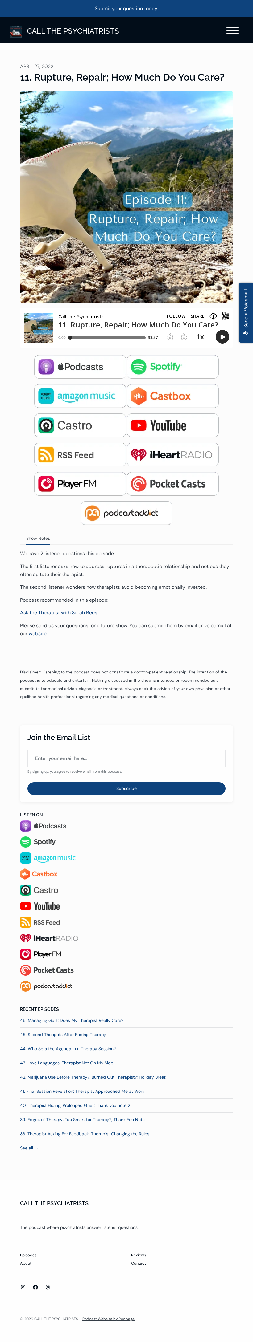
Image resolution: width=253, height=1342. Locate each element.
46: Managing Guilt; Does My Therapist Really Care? (71, 1020)
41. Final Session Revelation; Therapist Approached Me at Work (82, 1091)
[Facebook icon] (35, 1287)
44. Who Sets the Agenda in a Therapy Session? (68, 1048)
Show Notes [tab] (38, 538)
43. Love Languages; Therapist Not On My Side (66, 1063)
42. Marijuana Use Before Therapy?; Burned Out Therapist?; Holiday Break (93, 1077)
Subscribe (126, 788)
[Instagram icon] (23, 1287)
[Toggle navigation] (232, 31)
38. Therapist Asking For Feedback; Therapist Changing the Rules (84, 1134)
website (38, 633)
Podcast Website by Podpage (108, 1318)
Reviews (138, 1255)
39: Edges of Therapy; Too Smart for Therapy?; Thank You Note (82, 1119)
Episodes (28, 1255)
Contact (138, 1263)
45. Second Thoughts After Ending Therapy (63, 1034)
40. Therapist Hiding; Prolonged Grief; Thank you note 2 (75, 1105)
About (25, 1263)
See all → (29, 1148)
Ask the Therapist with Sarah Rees (58, 612)
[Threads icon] (48, 1287)
